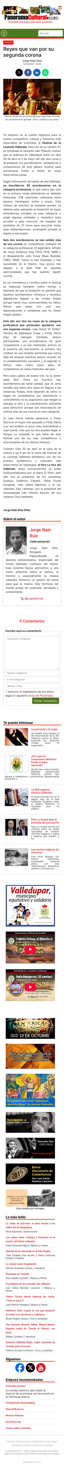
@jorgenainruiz (34, 598)
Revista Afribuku (15, 1415)
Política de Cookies (21, 1445)
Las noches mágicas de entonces (45, 851)
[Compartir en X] (19, 72)
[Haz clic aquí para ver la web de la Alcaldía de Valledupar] (30, 905)
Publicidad (38, 1441)
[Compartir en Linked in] (37, 72)
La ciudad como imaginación (21, 1263)
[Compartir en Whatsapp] (45, 72)
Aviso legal (50, 1441)
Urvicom (37, 1462)
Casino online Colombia (18, 1428)
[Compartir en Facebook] (28, 72)
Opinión (8, 42)
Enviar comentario (45, 700)
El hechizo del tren (15, 1386)
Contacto (11, 1441)
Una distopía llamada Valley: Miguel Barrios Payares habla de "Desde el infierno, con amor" (30, 1328)
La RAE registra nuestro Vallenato (41, 791)
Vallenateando (40, 541)
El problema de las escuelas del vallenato (28, 1283)
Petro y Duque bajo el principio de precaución (45, 821)
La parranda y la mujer (44, 729)
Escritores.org (13, 1421)
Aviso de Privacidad (40, 695)
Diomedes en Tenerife (17, 1273)
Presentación (24, 1441)
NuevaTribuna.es (15, 1409)
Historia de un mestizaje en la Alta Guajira (28, 1251)
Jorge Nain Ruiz (32, 60)
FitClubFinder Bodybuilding (20, 1402)
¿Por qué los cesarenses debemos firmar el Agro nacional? (43, 761)
